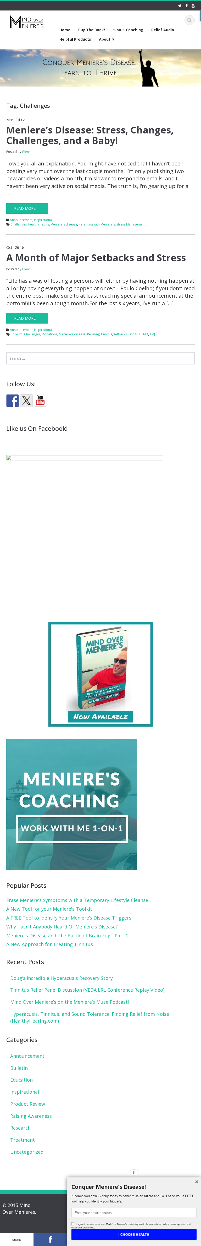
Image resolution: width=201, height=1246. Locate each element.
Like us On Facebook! (37, 428)
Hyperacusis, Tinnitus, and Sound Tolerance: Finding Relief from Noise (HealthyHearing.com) (89, 1017)
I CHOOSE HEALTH (134, 1234)
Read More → (27, 208)
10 (22, 247)
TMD (144, 334)
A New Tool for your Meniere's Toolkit (49, 909)
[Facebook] (50, 1239)
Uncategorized (26, 1152)
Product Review (27, 1104)
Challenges (18, 224)
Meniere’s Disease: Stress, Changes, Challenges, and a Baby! (90, 135)
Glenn (26, 151)
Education (21, 1080)
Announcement (21, 220)
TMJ (152, 334)
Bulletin (19, 1068)
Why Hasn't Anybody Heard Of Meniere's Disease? (62, 926)
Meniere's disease (64, 224)
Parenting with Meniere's (97, 224)
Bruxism (16, 334)
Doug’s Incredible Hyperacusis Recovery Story (61, 978)
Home (64, 29)
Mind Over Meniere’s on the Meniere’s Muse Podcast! (69, 1002)
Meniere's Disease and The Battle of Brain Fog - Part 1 (67, 935)
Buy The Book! (91, 29)
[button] (134, 1187)
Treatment (22, 1140)
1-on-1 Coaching (128, 29)
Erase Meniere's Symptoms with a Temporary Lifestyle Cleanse (77, 900)
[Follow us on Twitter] (26, 400)
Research (20, 1128)
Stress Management (131, 224)
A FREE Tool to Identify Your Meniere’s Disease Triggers (68, 918)
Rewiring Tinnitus (99, 334)
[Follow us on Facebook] (12, 400)
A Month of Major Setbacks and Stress (96, 257)
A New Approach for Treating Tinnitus (49, 944)
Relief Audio (162, 29)
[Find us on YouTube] (40, 400)
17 (22, 119)
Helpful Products (75, 39)
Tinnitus (134, 334)
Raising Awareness (31, 1116)
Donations (49, 334)
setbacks (120, 334)
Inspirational (43, 220)
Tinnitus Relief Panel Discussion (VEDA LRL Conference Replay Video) (87, 990)
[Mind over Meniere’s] (26, 20)
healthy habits (38, 224)
